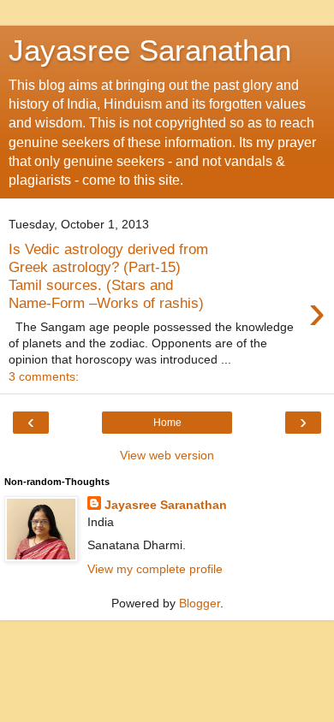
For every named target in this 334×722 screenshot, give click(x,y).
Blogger (199, 603)
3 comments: (44, 376)
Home (167, 423)
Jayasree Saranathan (150, 50)
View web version (167, 455)
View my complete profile (155, 569)
